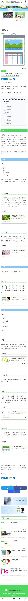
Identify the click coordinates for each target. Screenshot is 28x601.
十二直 (4, 75)
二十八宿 (14, 73)
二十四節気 (20, 73)
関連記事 (9, 106)
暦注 (8, 75)
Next (27, 19)
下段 (6, 113)
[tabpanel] (8, 19)
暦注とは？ (6, 101)
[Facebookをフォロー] (20, 488)
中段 (6, 110)
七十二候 (4, 73)
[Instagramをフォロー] (14, 491)
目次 (12, 98)
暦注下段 (13, 75)
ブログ (4, 70)
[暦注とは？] (17, 376)
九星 (9, 73)
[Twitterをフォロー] (7, 488)
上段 (6, 103)
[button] (25, 296)
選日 (18, 75)
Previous (1, 19)
